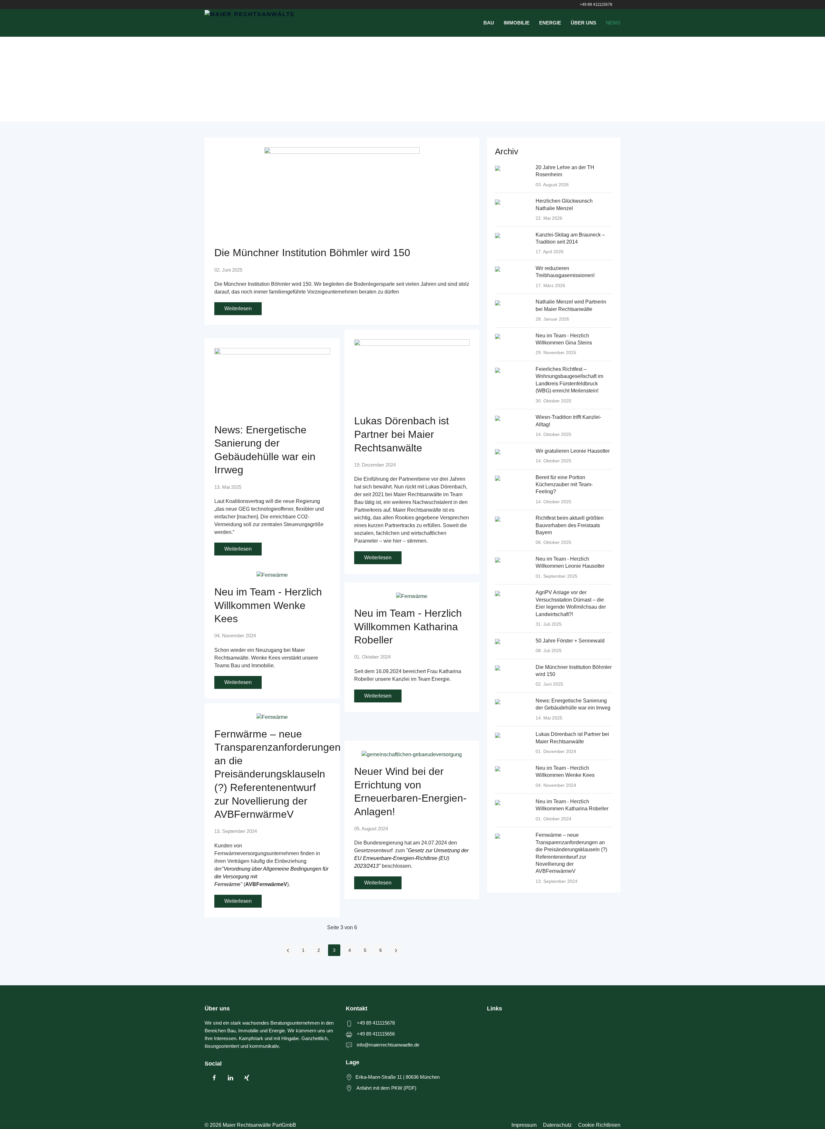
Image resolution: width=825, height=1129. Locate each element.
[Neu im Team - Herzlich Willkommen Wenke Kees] (272, 574)
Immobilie (516, 22)
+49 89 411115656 (376, 1034)
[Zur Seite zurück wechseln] (288, 950)
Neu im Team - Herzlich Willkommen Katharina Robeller (408, 626)
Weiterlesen (238, 308)
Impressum (524, 1125)
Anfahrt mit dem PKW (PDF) (386, 1088)
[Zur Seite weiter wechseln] (396, 950)
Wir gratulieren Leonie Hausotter (573, 451)
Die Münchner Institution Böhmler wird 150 (312, 252)
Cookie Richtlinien (599, 1125)
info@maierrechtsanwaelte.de (388, 1044)
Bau (488, 22)
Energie (550, 22)
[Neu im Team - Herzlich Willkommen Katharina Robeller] (411, 596)
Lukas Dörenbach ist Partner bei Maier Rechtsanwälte (401, 434)
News (613, 22)
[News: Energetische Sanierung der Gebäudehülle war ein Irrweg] (272, 382)
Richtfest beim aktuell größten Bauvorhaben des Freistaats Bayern (570, 525)
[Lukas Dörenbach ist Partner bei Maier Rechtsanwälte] (412, 373)
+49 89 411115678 (596, 4)
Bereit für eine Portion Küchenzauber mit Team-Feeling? (564, 485)
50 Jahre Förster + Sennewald (570, 640)
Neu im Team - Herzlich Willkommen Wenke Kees (268, 605)
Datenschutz (557, 1125)
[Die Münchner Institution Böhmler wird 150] (342, 193)
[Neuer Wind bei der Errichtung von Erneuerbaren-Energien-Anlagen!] (412, 754)
